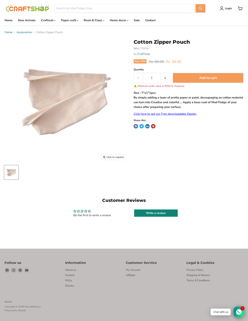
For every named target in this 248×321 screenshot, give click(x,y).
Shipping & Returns (198, 275)
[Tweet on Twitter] (141, 126)
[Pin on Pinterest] (153, 126)
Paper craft (69, 20)
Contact (150, 20)
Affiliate (130, 275)
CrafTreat (143, 54)
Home (9, 20)
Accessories (24, 32)
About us (70, 270)
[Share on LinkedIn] (147, 126)
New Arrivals (27, 20)
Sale (137, 20)
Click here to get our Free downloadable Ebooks (165, 114)
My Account (133, 270)
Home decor (118, 20)
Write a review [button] (156, 213)
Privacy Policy (194, 270)
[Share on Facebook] (136, 126)
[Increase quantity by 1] (165, 78)
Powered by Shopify (15, 310)
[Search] (200, 8)
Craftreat (47, 20)
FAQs (68, 280)
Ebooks (69, 285)
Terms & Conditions (198, 280)
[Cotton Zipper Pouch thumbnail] (11, 172)
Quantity (139, 69)
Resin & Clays (93, 20)
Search (8, 301)
